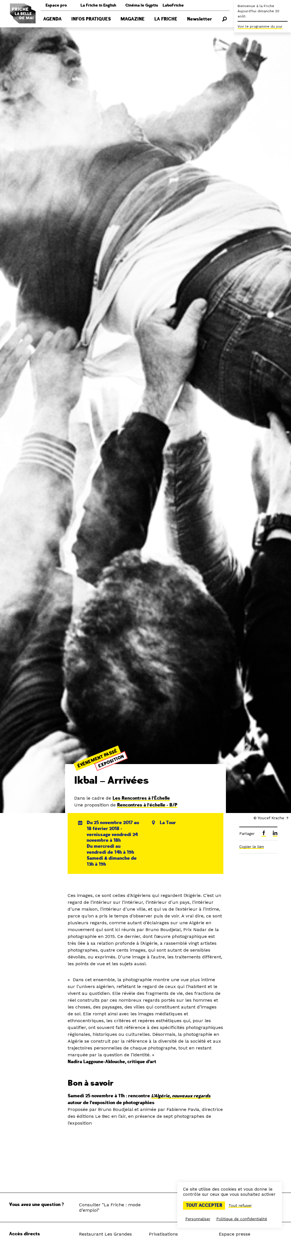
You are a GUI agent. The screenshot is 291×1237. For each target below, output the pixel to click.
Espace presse (234, 1234)
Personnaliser (197, 1219)
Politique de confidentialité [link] (241, 1219)
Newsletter (199, 19)
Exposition (111, 761)
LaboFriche (173, 5)
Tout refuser (240, 1205)
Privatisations (163, 1234)
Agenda (52, 19)
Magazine (132, 19)
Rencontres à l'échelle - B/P (147, 805)
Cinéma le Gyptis (141, 5)
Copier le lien (251, 846)
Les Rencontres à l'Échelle (141, 798)
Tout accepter (204, 1205)
